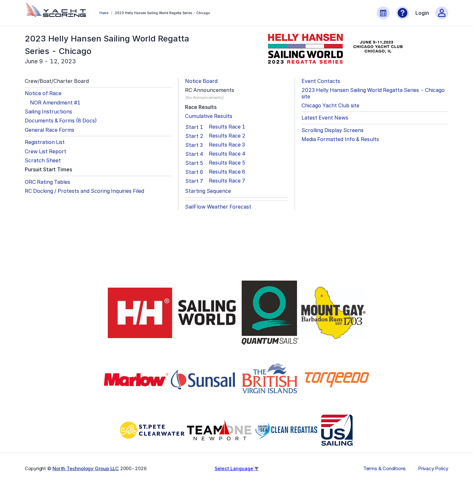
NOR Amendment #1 (55, 103)
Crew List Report (45, 151)
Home (103, 13)
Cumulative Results (208, 116)
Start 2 (194, 136)
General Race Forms (49, 130)
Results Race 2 (227, 136)
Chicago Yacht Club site (330, 106)
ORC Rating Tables (47, 182)
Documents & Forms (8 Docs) (61, 121)
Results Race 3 (227, 145)
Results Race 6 (227, 172)
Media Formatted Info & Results (340, 139)
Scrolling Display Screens (332, 130)
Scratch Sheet (43, 160)
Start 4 (194, 154)
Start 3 (194, 145)
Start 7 (194, 181)
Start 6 (194, 172)
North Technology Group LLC (85, 468)
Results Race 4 (227, 154)
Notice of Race (43, 93)
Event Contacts (320, 81)
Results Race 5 (227, 163)
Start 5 (194, 163)
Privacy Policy (433, 468)
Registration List (45, 142)
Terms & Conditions (384, 468)
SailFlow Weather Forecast (218, 207)
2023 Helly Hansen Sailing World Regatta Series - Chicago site (373, 93)
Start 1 (194, 127)
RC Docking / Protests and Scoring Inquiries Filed (84, 191)
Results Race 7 (227, 181)
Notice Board (201, 81)
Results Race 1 (227, 127)
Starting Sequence (208, 191)
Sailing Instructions (48, 112)
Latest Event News (324, 118)
